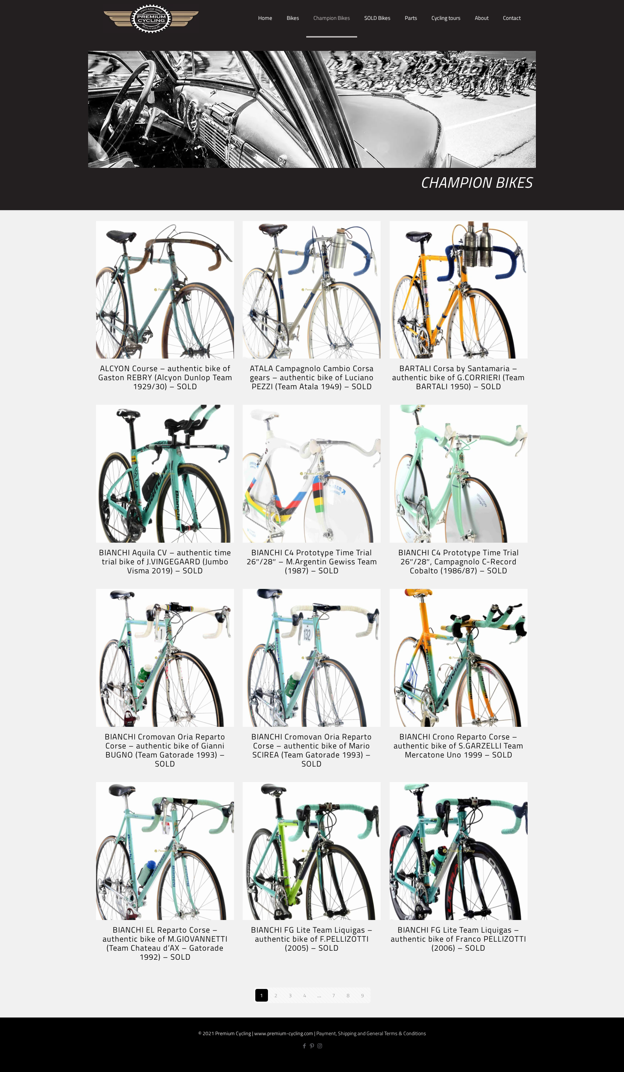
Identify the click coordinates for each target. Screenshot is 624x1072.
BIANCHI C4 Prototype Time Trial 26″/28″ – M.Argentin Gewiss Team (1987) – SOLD (312, 561)
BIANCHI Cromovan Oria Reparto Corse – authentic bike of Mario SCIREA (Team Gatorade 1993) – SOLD (311, 750)
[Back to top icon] (594, 1060)
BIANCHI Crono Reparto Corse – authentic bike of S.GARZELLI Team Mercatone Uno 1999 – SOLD (458, 745)
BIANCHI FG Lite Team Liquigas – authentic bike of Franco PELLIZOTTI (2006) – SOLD (458, 939)
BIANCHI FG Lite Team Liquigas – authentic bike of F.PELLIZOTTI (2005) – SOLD (312, 939)
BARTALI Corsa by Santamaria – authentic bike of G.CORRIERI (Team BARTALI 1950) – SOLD (458, 377)
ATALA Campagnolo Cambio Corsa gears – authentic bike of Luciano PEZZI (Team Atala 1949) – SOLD (312, 377)
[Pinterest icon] (312, 1046)
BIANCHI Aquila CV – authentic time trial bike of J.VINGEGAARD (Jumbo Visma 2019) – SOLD (165, 561)
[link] (293, 43)
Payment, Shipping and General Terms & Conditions (371, 1033)
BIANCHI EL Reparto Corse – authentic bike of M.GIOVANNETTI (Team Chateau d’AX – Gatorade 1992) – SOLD (165, 943)
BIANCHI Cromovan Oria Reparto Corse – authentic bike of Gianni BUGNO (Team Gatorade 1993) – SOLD (165, 750)
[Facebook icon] (304, 1046)
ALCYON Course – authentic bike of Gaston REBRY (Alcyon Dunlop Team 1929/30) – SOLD (165, 377)
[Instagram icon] (319, 1046)
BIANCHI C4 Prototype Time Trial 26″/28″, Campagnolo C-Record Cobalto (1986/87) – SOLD (458, 561)
